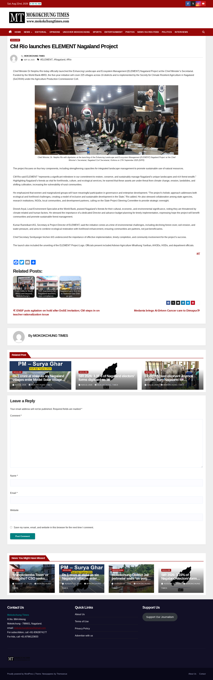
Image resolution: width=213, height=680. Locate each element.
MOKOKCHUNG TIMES (34, 56)
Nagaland (15, 40)
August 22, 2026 (23, 584)
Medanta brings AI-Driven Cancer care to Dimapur (165, 310)
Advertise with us (84, 635)
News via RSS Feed (148, 32)
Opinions (55, 32)
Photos (129, 32)
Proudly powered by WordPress (20, 674)
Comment (16, 415)
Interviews (181, 32)
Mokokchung (18, 570)
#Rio (69, 59)
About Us (80, 614)
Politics (167, 32)
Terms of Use (82, 621)
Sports (97, 32)
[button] (203, 32)
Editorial (41, 32)
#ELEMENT (46, 59)
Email (14, 493)
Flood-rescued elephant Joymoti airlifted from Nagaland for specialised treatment (169, 379)
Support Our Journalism (160, 617)
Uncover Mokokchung (76, 32)
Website (14, 510)
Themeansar (62, 674)
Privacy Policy (82, 628)
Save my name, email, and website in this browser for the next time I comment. (54, 527)
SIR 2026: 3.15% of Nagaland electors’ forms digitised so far (106, 378)
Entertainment (113, 32)
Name (14, 476)
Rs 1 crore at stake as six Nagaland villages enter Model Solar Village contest (38, 379)
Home (18, 32)
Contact (202, 674)
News (27, 32)
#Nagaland (59, 59)
